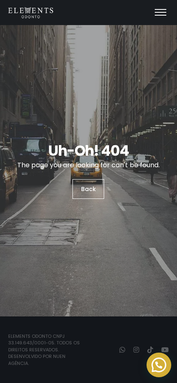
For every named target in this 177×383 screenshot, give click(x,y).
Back (88, 189)
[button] (159, 365)
